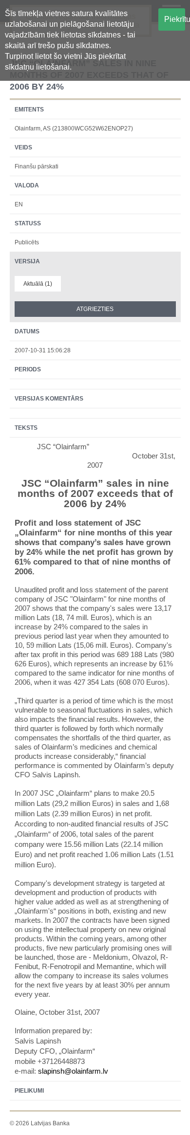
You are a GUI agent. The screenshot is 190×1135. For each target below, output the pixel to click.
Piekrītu (175, 19)
